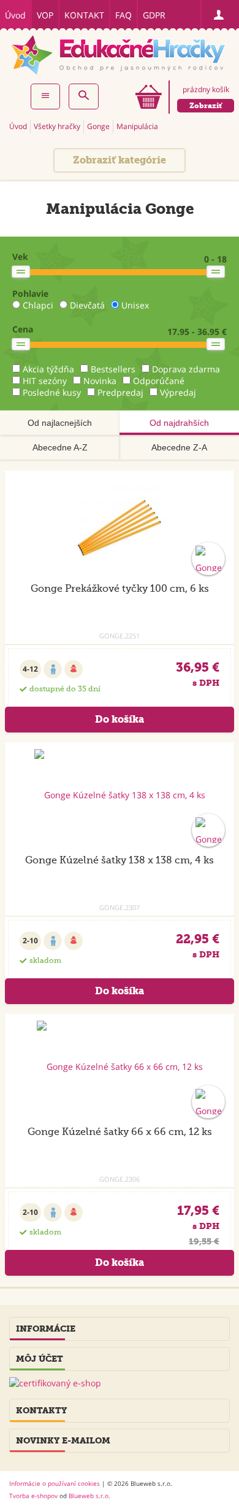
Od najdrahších (179, 423)
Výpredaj (178, 392)
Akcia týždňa (48, 369)
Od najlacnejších (60, 423)
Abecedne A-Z (60, 447)
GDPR (154, 15)
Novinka (99, 381)
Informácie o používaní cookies (54, 1483)
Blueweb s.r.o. (89, 1495)
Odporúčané (158, 381)
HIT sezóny (45, 381)
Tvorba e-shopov (33, 1495)
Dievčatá (87, 305)
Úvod (15, 15)
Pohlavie (30, 293)
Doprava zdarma (186, 369)
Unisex (135, 305)
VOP (45, 15)
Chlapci (38, 305)
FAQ (123, 15)
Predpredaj (120, 392)
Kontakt (84, 15)
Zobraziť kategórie (119, 160)
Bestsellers (113, 369)
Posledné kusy (52, 392)
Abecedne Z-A (179, 447)
